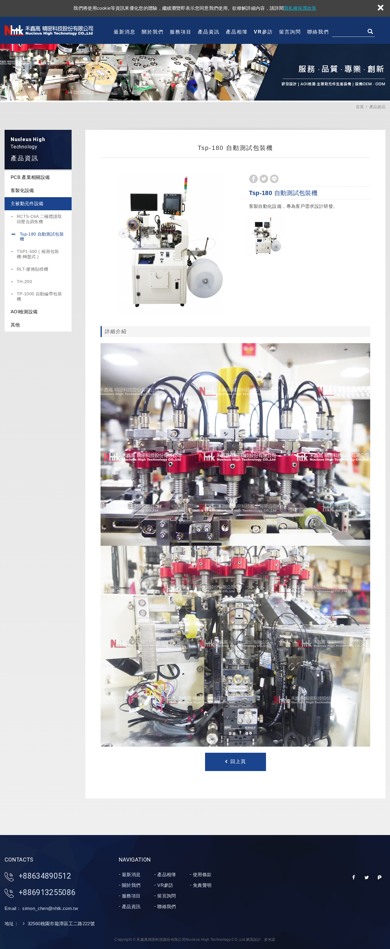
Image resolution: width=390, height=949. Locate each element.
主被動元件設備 (27, 203)
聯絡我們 (318, 31)
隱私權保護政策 (300, 8)
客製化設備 (22, 190)
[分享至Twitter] (263, 178)
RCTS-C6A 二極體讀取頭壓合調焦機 (39, 219)
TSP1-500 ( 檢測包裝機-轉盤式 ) (38, 254)
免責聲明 (202, 885)
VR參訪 (263, 31)
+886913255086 (47, 892)
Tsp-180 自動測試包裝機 (42, 237)
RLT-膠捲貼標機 (32, 269)
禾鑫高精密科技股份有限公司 (49, 30)
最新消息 (125, 31)
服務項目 (181, 31)
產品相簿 (237, 31)
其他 (15, 324)
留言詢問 (290, 31)
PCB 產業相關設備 (30, 177)
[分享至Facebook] (253, 178)
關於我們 (153, 31)
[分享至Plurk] (379, 877)
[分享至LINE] (274, 178)
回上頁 (238, 761)
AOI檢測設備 (24, 311)
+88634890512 (45, 876)
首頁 (360, 107)
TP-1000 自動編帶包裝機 (39, 296)
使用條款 (202, 874)
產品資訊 (209, 31)
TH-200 (24, 281)
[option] (171, 244)
